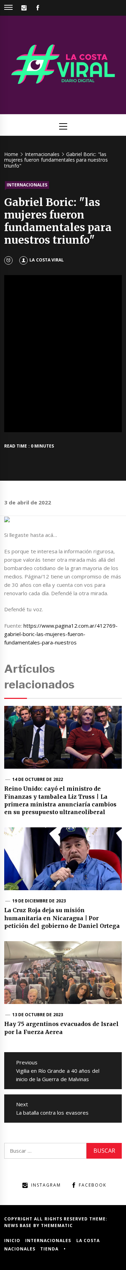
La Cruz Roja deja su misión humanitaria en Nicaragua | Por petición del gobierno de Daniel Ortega (62, 918)
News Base (18, 1225)
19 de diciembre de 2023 (39, 901)
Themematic (57, 1225)
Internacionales (27, 185)
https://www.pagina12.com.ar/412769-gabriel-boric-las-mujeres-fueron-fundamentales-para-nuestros (61, 634)
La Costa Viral (46, 260)
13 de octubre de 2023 (37, 1015)
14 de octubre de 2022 (37, 779)
